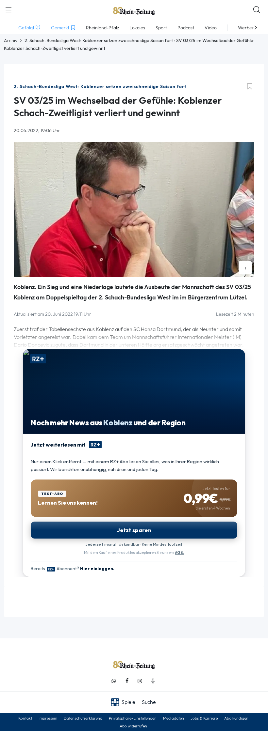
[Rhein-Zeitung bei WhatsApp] (113, 681)
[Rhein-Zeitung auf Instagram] (140, 681)
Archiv (10, 40)
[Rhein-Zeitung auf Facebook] (127, 681)
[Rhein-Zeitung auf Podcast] (153, 681)
